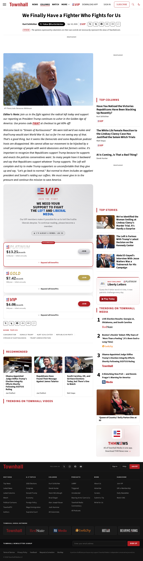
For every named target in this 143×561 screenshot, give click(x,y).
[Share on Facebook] (101, 24)
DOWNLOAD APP (90, 4)
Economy (29, 498)
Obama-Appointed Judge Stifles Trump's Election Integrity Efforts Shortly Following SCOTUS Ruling (16, 383)
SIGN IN (107, 4)
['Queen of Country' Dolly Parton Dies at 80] (118, 402)
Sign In (114, 466)
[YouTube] (81, 466)
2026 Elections (31, 483)
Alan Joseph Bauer (56, 502)
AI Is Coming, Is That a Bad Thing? (116, 155)
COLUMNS (45, 4)
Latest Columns (9, 493)
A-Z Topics (31, 477)
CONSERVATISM (9, 335)
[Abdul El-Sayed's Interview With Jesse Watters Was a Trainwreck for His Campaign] (105, 261)
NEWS (35, 4)
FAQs (124, 466)
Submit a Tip (99, 498)
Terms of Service (9, 552)
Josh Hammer (54, 507)
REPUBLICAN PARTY (64, 335)
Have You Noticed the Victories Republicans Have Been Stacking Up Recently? (116, 109)
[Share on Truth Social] (95, 24)
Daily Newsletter (123, 493)
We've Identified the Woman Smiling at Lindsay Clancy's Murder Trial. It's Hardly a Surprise (127, 222)
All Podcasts (76, 510)
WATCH (55, 4)
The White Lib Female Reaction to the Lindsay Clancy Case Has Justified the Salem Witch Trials (116, 134)
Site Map (60, 552)
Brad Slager (53, 498)
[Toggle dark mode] (138, 4)
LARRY (74, 483)
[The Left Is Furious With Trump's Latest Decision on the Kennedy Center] (105, 242)
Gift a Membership (124, 488)
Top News (6, 483)
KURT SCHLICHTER (45, 335)
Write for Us (98, 502)
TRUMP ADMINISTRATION (40, 338)
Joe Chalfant (10, 393)
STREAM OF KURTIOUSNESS (14, 338)
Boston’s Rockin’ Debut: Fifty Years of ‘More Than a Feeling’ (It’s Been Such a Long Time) (120, 338)
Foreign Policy (31, 502)
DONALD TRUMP (26, 335)
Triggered (75, 488)
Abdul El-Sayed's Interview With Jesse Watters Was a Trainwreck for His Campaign (127, 261)
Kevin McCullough (55, 493)
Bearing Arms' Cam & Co (81, 498)
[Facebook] (75, 466)
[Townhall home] (13, 466)
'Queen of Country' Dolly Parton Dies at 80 (118, 419)
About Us (97, 483)
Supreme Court (32, 512)
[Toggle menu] (4, 4)
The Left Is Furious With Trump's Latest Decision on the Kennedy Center (127, 241)
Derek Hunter (54, 488)
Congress (29, 488)
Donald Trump (31, 493)
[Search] (133, 4)
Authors (6, 512)
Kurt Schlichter (29, 24)
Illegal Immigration (33, 507)
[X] (64, 466)
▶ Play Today (108, 298)
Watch (5, 498)
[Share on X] (90, 24)
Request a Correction (47, 552)
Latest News (7, 488)
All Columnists (54, 512)
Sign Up (133, 543)
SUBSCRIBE (121, 4)
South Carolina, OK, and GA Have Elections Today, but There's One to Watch (78, 380)
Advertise (97, 488)
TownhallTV (7, 507)
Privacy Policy (22, 552)
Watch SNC (121, 498)
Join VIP (135, 466)
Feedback (33, 552)
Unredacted (76, 493)
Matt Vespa (71, 393)
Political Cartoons (10, 502)
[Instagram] (69, 466)
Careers (97, 493)
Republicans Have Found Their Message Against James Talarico (47, 379)
